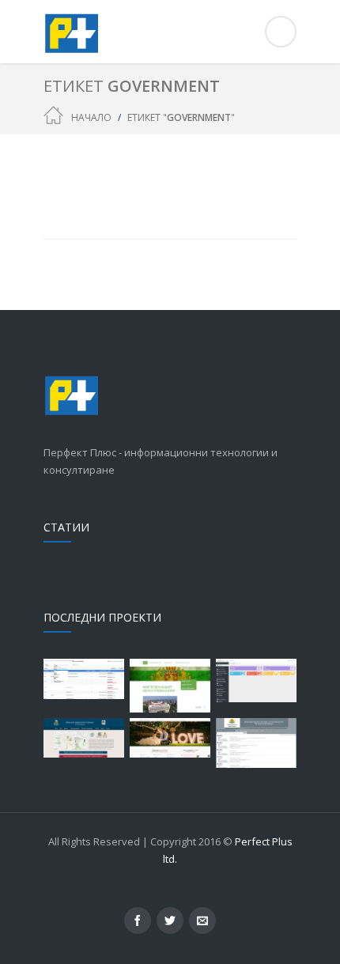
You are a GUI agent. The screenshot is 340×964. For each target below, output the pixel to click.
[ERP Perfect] (256, 680)
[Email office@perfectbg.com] (202, 920)
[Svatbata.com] (170, 738)
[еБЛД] (170, 686)
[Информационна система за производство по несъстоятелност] (256, 743)
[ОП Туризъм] (83, 738)
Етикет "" (181, 117)
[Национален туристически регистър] (83, 679)
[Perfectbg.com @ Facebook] (137, 920)
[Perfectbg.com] (170, 31)
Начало (91, 117)
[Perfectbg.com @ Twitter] (170, 920)
